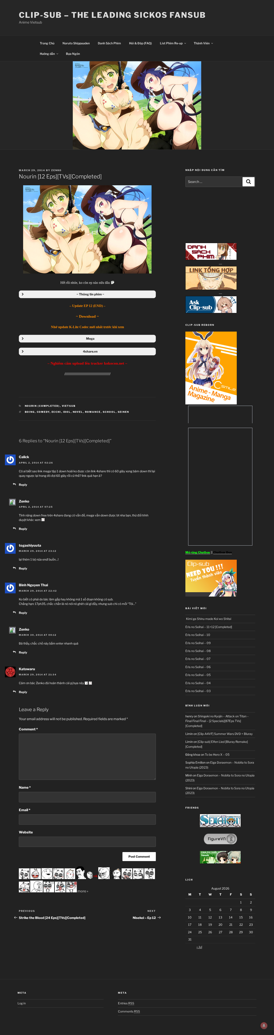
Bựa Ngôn (73, 53)
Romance (93, 411)
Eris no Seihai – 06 (198, 667)
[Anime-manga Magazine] (211, 403)
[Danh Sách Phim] (211, 259)
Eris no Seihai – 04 (198, 683)
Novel (78, 411)
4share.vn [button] (90, 351)
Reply (23, 484)
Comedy (43, 411)
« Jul (199, 947)
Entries (126, 1003)
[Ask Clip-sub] (211, 312)
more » (82, 891)
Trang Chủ (47, 43)
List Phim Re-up (171, 43)
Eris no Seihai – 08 (198, 651)
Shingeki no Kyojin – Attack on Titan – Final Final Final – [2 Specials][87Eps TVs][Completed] (217, 721)
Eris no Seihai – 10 (197, 635)
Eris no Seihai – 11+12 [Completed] (208, 627)
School (109, 411)
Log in (22, 1003)
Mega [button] (90, 339)
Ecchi (56, 411)
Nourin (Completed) (42, 405)
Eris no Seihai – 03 (198, 691)
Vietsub (69, 405)
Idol (67, 411)
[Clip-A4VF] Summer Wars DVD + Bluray (225, 734)
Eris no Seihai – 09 (198, 643)
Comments (129, 1011)
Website (26, 832)
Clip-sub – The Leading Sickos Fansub (112, 15)
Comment (28, 729)
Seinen (123, 411)
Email (24, 810)
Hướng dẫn (47, 53)
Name (25, 787)
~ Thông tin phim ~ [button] (90, 294)
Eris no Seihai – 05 (198, 675)
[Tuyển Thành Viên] (211, 595)
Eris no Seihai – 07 (197, 659)
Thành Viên (202, 43)
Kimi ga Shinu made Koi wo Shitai (208, 619)
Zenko (56, 170)
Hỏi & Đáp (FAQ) (140, 43)
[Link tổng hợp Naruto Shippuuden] (211, 288)
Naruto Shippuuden (76, 43)
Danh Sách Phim (109, 43)
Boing (30, 411)
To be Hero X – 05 (217, 754)
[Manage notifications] (264, 1025)
